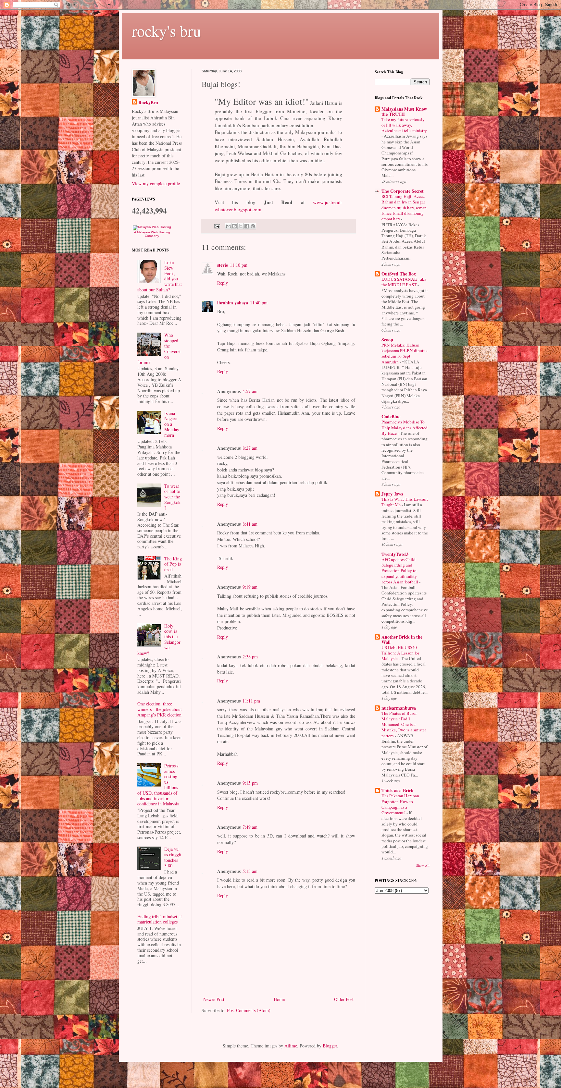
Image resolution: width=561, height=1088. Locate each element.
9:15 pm (250, 783)
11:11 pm (251, 701)
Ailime (290, 1046)
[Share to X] (240, 226)
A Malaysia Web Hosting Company (152, 234)
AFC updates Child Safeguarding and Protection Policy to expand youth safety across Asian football (400, 570)
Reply (222, 283)
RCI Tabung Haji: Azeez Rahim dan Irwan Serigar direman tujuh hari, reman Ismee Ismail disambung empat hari (404, 207)
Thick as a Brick (397, 790)
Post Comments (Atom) (248, 1010)
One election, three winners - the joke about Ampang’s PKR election (159, 709)
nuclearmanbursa (398, 707)
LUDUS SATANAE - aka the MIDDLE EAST (403, 281)
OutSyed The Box (398, 273)
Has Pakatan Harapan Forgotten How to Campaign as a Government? (400, 804)
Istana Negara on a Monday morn (171, 424)
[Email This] (228, 226)
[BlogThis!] (234, 226)
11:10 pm (238, 265)
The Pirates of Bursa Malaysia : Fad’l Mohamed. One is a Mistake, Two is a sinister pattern (403, 724)
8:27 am (250, 448)
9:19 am (250, 587)
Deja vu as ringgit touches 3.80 (172, 857)
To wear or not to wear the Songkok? (172, 497)
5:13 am (250, 871)
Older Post (344, 999)
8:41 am (250, 524)
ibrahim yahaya (232, 302)
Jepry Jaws (392, 493)
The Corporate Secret (402, 191)
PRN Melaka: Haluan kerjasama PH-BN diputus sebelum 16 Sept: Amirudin (404, 353)
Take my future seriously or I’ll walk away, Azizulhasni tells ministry (404, 125)
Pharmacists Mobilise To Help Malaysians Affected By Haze (404, 427)
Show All (423, 865)
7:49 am (250, 827)
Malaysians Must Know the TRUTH (404, 111)
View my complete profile (156, 183)
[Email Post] (216, 225)
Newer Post (213, 999)
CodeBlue (390, 416)
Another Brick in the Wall (401, 639)
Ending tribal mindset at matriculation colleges (159, 919)
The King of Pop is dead (173, 564)
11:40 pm (259, 303)
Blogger (330, 1046)
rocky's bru (166, 30)
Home (279, 999)
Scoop (387, 339)
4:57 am (250, 391)
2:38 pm (250, 657)
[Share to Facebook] (246, 226)
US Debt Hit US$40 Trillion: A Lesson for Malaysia (400, 653)
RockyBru (148, 102)
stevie (222, 265)
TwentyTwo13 (394, 554)
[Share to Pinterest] (253, 226)
